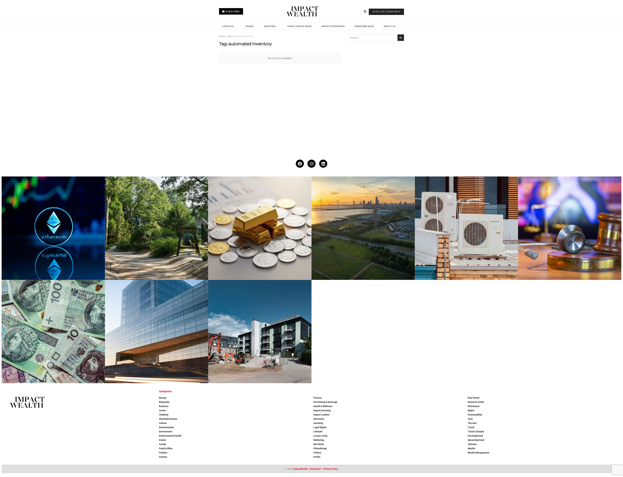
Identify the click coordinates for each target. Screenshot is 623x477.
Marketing (318, 440)
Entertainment (166, 427)
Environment (165, 431)
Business (163, 406)
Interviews (318, 419)
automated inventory (243, 36)
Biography (164, 402)
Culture (163, 423)
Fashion (163, 452)
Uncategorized (475, 435)
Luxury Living (320, 435)
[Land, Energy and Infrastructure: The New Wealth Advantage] (363, 228)
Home (222, 36)
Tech (470, 419)
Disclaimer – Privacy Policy (324, 469)
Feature (163, 457)
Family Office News (299, 26)
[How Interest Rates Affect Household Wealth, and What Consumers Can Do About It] (53, 331)
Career (162, 410)
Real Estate (474, 397)
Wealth (471, 448)
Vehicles (472, 444)
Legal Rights (319, 427)
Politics (317, 452)
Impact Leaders (321, 414)
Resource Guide (476, 402)
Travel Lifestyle (476, 431)
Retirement (473, 406)
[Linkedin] (323, 164)
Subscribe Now (364, 26)
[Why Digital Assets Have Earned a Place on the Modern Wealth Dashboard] (53, 228)
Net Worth (318, 444)
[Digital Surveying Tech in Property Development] (260, 331)
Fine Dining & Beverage (325, 402)
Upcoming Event (476, 440)
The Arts (472, 423)
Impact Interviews (333, 26)
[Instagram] (311, 164)
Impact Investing (322, 410)
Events (162, 440)
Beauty (162, 397)
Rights (471, 410)
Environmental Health (170, 435)
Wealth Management (478, 452)
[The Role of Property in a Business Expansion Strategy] (156, 331)
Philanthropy (320, 448)
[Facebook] (300, 164)
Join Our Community (386, 11)
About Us (389, 26)
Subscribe (232, 11)
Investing (270, 26)
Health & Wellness (322, 406)
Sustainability (475, 414)
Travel (249, 26)
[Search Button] (365, 11)
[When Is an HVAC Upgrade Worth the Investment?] (466, 228)
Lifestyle (228, 26)
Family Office (166, 448)
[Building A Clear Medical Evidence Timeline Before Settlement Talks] (569, 228)
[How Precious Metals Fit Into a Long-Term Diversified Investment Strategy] (260, 228)
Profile (316, 457)
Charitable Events (168, 419)
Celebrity (163, 414)
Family (162, 444)
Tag (229, 36)
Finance (317, 397)
